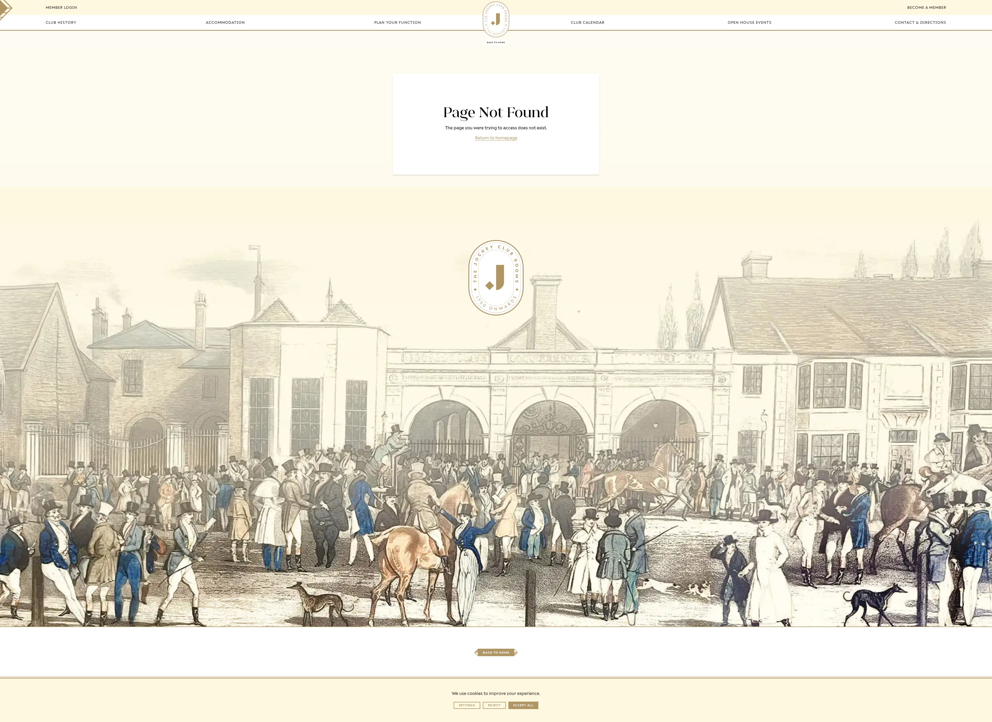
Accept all (523, 705)
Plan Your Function (397, 22)
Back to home (496, 652)
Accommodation (225, 22)
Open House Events (750, 22)
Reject (494, 705)
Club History (61, 22)
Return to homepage (496, 137)
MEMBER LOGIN (61, 7)
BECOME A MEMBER (926, 7)
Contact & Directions (920, 22)
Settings (467, 705)
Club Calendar (588, 22)
